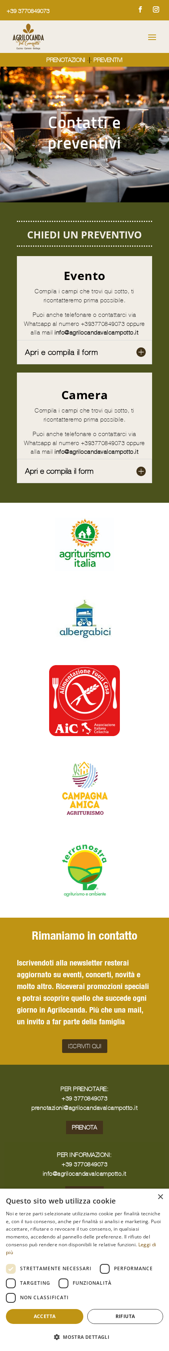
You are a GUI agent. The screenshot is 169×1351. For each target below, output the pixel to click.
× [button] (160, 1197)
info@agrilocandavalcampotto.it (96, 332)
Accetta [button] (45, 1316)
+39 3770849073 (28, 10)
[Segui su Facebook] (140, 9)
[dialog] (84, 1270)
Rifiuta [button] (125, 1316)
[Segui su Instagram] (156, 9)
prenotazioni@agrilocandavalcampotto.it (84, 1107)
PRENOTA (84, 1127)
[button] (84, 1337)
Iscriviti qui (84, 1046)
